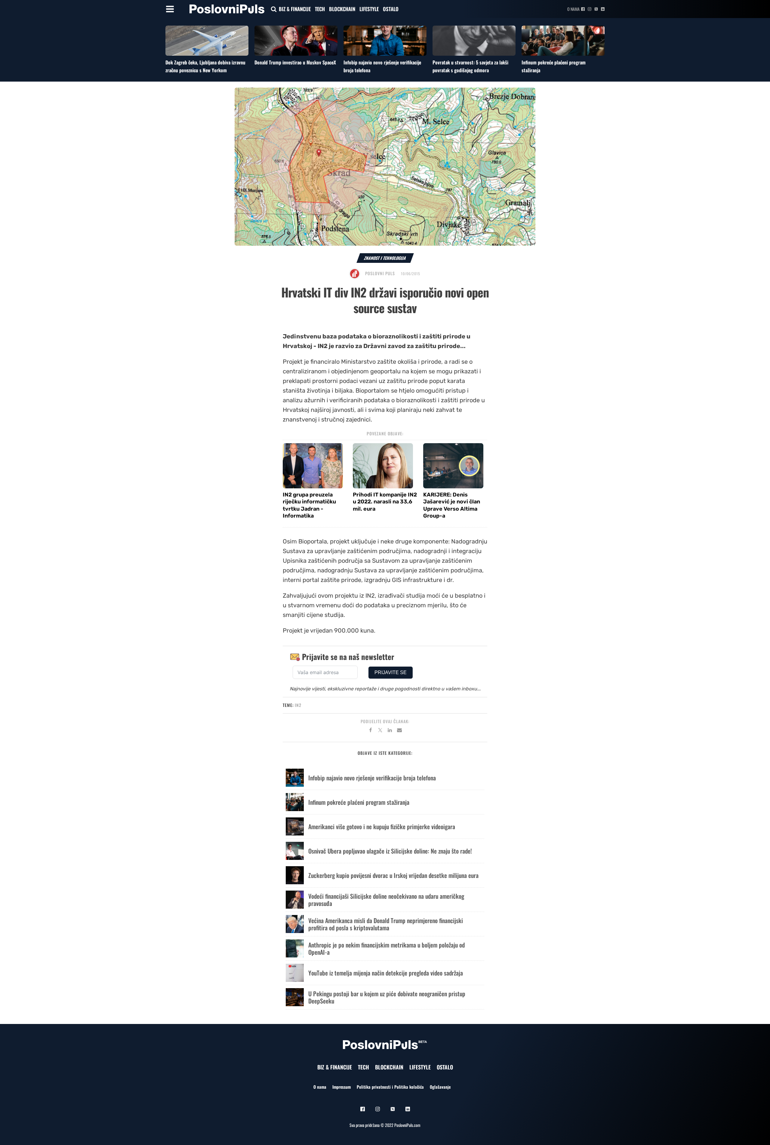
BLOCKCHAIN (342, 9)
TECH (320, 9)
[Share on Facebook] (370, 731)
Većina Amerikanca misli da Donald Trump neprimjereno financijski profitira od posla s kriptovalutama (385, 924)
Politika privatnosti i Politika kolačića (390, 1087)
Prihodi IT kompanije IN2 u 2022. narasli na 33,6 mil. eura (385, 501)
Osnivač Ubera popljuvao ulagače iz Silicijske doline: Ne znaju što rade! (390, 850)
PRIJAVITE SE (390, 672)
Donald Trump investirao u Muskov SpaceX (295, 62)
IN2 (298, 705)
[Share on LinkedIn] (390, 731)
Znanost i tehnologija (385, 258)
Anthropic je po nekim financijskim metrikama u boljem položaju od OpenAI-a (386, 948)
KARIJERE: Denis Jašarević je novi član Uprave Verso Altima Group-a (451, 505)
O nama (573, 9)
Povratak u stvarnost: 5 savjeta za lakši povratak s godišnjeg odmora (470, 66)
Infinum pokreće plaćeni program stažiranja (358, 802)
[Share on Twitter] (380, 731)
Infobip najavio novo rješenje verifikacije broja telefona (372, 777)
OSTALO (391, 9)
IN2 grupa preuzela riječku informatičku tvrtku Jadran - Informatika (309, 505)
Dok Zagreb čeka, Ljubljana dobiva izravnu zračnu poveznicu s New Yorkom (205, 66)
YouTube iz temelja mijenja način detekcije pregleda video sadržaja (385, 972)
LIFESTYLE (369, 9)
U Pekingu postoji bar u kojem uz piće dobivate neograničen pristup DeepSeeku (386, 997)
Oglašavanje (440, 1087)
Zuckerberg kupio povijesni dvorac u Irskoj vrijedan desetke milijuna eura (393, 875)
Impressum (341, 1087)
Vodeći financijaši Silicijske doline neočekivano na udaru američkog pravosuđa (386, 899)
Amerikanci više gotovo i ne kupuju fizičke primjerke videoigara (381, 826)
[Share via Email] (399, 731)
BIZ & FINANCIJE (295, 9)
